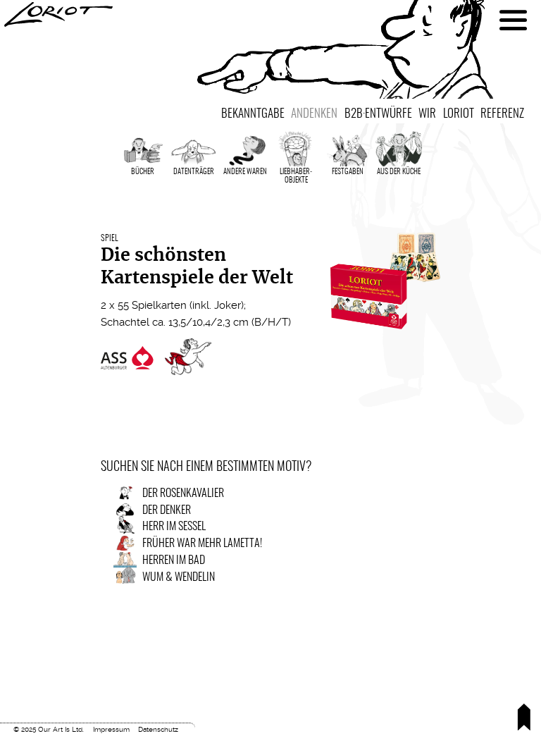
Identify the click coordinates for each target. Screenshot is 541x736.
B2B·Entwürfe (378, 114)
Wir (427, 114)
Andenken (314, 114)
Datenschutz (158, 729)
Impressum (111, 729)
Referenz (502, 114)
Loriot (458, 114)
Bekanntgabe (253, 114)
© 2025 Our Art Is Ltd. (48, 729)
